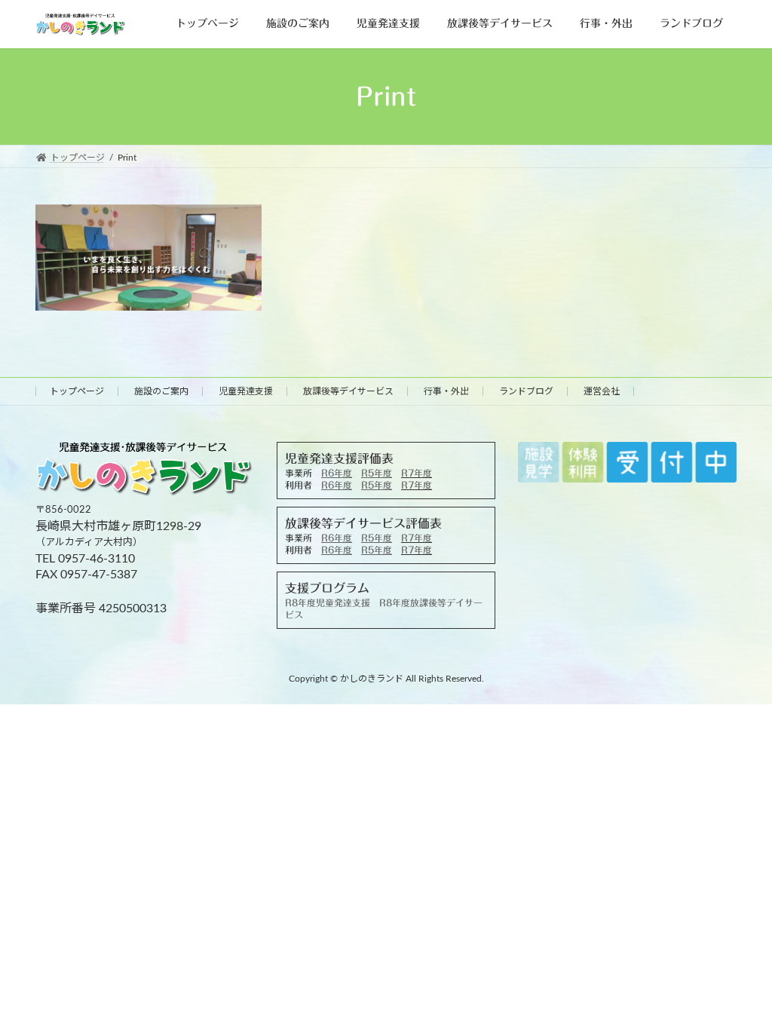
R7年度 (416, 472)
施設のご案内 (161, 391)
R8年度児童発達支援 (327, 602)
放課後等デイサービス (348, 391)
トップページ (77, 391)
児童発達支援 (246, 391)
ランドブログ (526, 391)
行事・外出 (446, 391)
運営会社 (602, 391)
